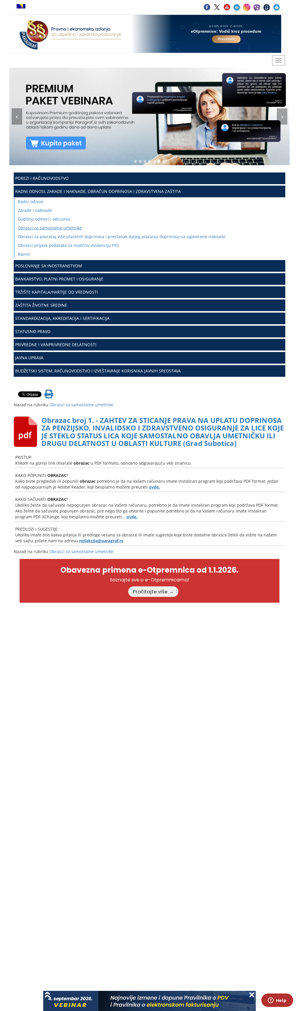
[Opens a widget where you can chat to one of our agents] (277, 1000)
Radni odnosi (31, 201)
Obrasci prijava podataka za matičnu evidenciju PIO (68, 245)
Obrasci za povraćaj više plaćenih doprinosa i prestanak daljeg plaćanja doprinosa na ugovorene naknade (121, 236)
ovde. (154, 487)
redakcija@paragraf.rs (101, 540)
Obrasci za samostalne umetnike (50, 228)
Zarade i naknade (35, 210)
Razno (24, 254)
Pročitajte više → (153, 591)
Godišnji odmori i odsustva (44, 219)
